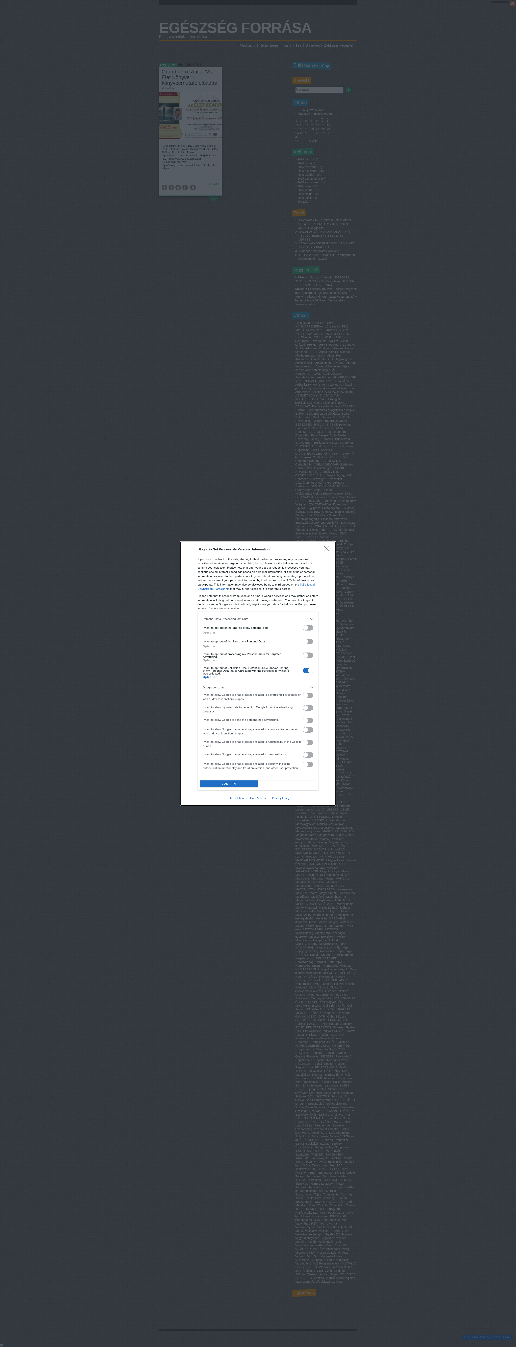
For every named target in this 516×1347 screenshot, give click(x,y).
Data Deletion (235, 798)
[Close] (328, 549)
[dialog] (258, 673)
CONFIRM (229, 783)
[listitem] (258, 619)
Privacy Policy (281, 798)
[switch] (308, 628)
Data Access (258, 798)
